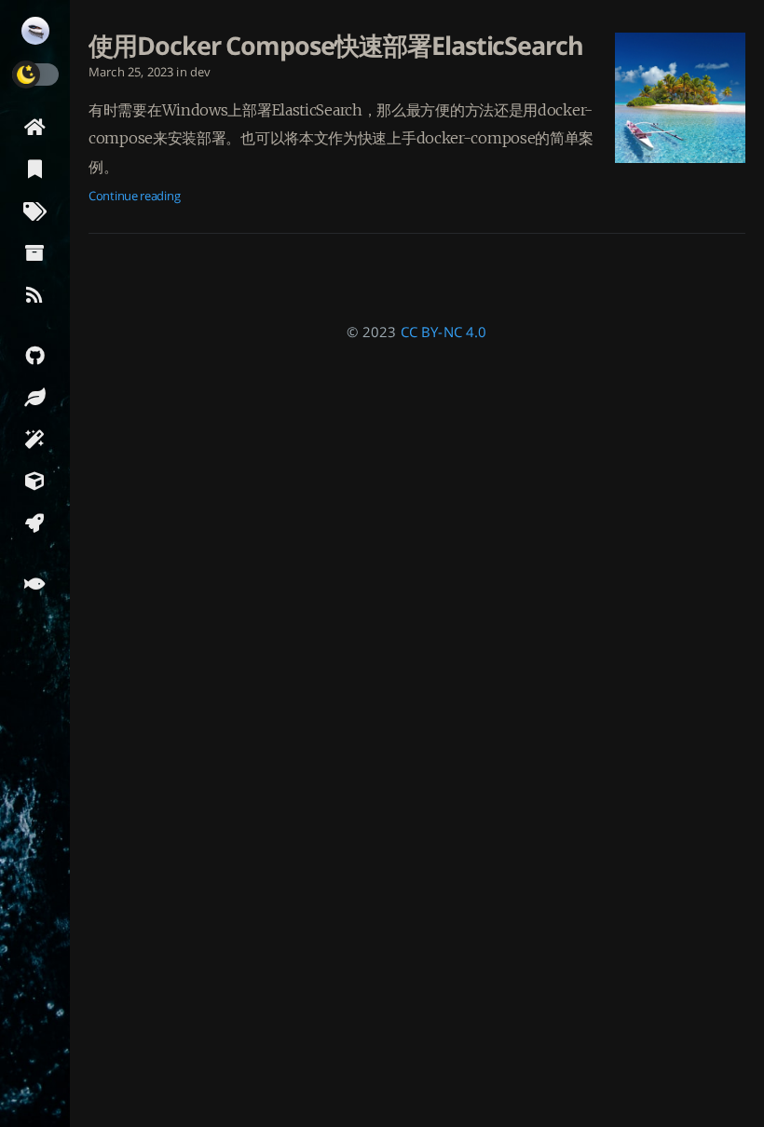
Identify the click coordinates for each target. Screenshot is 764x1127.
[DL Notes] (35, 438)
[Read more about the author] (35, 31)
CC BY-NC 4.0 (444, 331)
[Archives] (35, 252)
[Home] (35, 126)
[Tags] (35, 210)
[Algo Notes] (35, 396)
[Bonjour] (35, 583)
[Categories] (35, 168)
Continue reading (134, 195)
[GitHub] (35, 354)
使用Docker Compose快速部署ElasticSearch (336, 45)
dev (200, 71)
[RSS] (35, 294)
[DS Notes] (35, 480)
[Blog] (35, 522)
